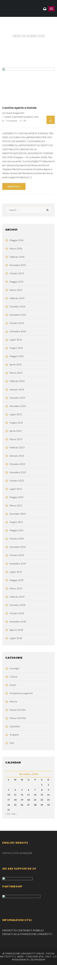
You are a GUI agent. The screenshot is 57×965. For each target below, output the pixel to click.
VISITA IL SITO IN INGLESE (17, 853)
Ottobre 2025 (17, 273)
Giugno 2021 (16, 522)
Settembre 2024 (18, 331)
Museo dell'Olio (18, 718)
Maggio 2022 (17, 497)
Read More (13, 186)
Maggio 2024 (17, 356)
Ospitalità (17, 116)
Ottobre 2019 (17, 555)
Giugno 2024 (16, 348)
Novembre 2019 (18, 546)
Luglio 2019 (16, 571)
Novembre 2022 (18, 472)
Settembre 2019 (18, 563)
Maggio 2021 (17, 530)
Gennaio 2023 (17, 455)
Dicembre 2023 (17, 397)
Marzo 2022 (16, 505)
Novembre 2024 (18, 314)
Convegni (14, 668)
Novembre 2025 (18, 265)
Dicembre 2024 (17, 306)
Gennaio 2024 (17, 389)
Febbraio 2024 (17, 381)
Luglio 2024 (16, 339)
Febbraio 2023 (17, 447)
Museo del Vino (18, 709)
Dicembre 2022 (17, 464)
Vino (36, 116)
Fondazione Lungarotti (21, 693)
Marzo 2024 (16, 372)
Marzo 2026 (16, 248)
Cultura (13, 676)
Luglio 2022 (16, 488)
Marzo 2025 (16, 290)
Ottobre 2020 (17, 538)
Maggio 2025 (17, 281)
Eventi (8, 116)
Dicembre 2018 (17, 605)
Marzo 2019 (16, 588)
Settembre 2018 (18, 621)
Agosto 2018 (16, 629)
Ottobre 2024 (17, 323)
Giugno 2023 (16, 422)
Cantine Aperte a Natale (19, 108)
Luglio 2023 (16, 414)
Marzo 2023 (16, 439)
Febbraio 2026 (17, 256)
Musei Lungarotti (15, 112)
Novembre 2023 (18, 406)
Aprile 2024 (16, 364)
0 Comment (11, 120)
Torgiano (28, 116)
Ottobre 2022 (17, 480)
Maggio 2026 (17, 240)
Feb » (14, 814)
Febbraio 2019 (17, 596)
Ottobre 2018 (17, 613)
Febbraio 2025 (17, 298)
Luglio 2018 (16, 638)
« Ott (7, 814)
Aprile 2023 (16, 431)
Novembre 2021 (18, 513)
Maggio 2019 (17, 580)
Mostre (13, 701)
